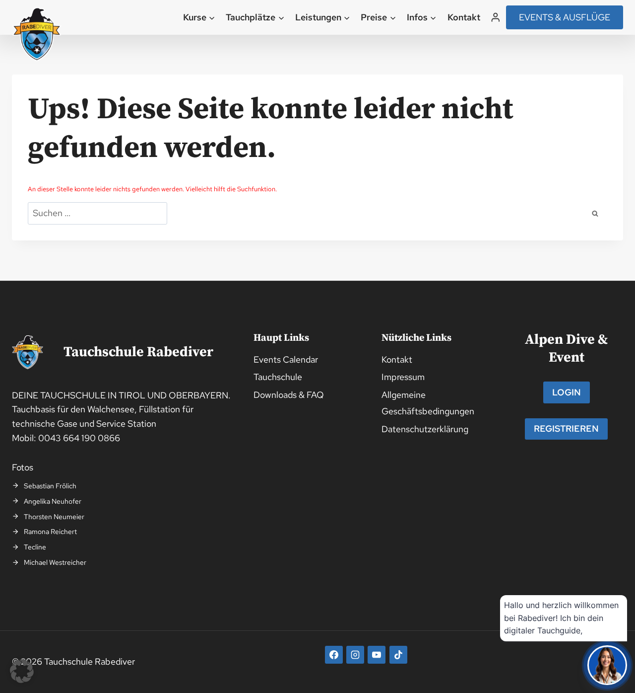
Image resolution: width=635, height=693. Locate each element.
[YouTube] (376, 655)
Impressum (403, 377)
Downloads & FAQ (289, 394)
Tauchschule (278, 377)
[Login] (495, 17)
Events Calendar (286, 359)
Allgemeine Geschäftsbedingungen (427, 402)
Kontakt (463, 17)
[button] (22, 671)
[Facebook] (334, 655)
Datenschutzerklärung (424, 429)
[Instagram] (355, 655)
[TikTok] (398, 655)
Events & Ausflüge (564, 17)
